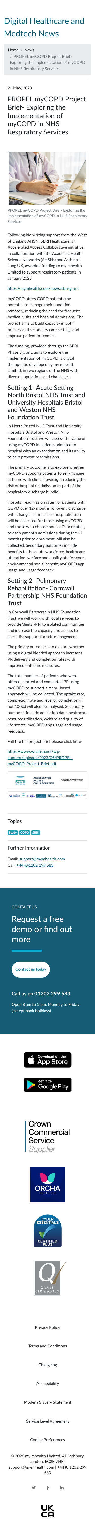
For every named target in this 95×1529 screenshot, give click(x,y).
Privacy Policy (47, 1328)
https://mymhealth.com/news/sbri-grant (43, 289)
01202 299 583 (52, 993)
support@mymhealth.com (42, 859)
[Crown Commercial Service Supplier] (48, 1137)
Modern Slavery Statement (47, 1402)
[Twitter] (39, 1488)
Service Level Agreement (47, 1421)
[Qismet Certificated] (48, 1278)
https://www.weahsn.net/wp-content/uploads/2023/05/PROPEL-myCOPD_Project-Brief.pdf (40, 758)
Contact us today (30, 969)
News (29, 50)
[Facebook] (48, 1488)
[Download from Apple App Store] (48, 1060)
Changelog (47, 1365)
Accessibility (47, 1384)
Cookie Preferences (47, 1440)
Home (13, 50)
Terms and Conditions (47, 1346)
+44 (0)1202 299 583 (34, 865)
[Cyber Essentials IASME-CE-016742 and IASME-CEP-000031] (48, 1231)
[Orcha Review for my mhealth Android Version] (47, 1184)
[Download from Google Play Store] (48, 1085)
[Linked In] (57, 1488)
